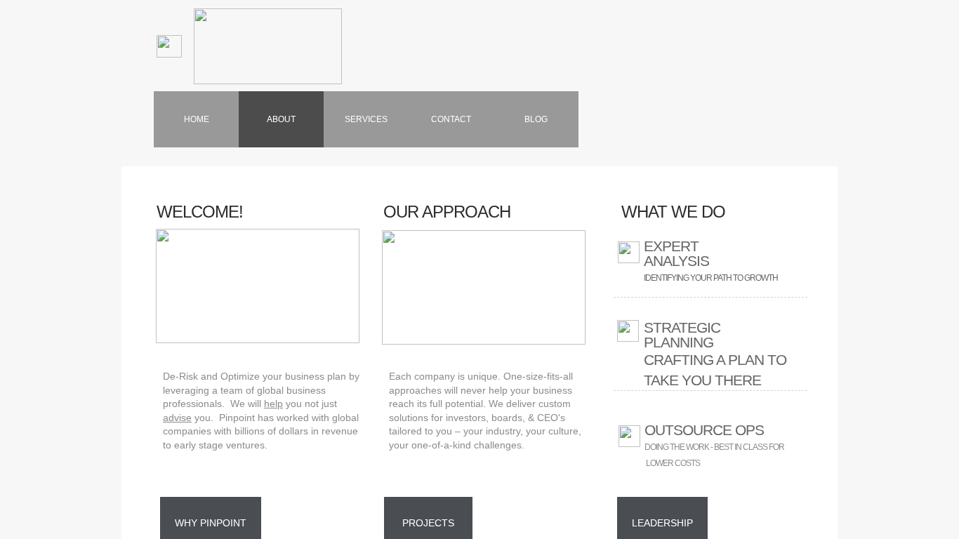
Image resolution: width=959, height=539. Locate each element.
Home (196, 119)
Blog (536, 119)
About (281, 119)
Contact (451, 119)
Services (366, 119)
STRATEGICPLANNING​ (682, 334)
